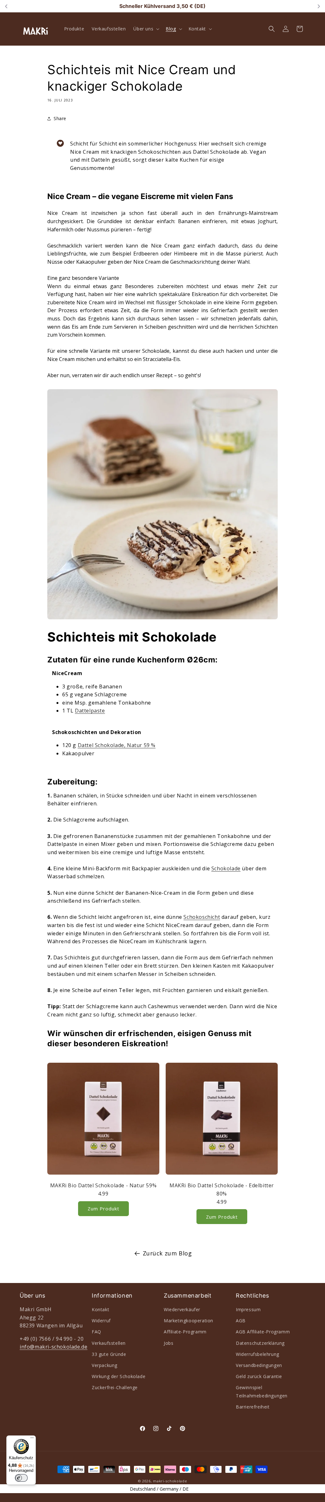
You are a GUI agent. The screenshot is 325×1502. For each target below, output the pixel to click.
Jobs (168, 1343)
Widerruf (101, 1321)
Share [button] (60, 118)
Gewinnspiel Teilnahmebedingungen (262, 1391)
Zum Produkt (103, 1208)
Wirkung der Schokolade (118, 1376)
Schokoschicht (201, 916)
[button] (145, 28)
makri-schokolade (170, 1481)
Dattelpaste (90, 710)
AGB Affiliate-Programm (263, 1332)
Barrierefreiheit (253, 1407)
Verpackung (104, 1365)
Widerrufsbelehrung (257, 1354)
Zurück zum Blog (167, 1253)
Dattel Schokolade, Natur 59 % (117, 745)
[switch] (21, 1478)
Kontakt (100, 1309)
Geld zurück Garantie (259, 1376)
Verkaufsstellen (109, 1343)
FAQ (96, 1332)
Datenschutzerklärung (260, 1343)
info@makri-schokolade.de (53, 1346)
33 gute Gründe (109, 1354)
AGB (241, 1321)
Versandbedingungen (259, 1365)
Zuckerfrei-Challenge (115, 1387)
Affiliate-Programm (185, 1332)
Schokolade (226, 868)
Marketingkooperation (188, 1321)
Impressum (248, 1309)
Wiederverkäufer (182, 1309)
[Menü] (32, 1439)
